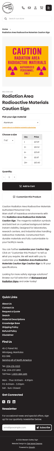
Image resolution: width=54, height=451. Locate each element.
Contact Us (8, 307)
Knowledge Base (11, 323)
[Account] (35, 8)
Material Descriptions (13, 319)
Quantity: (7, 171)
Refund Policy (9, 331)
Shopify (32, 447)
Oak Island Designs (34, 444)
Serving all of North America (17, 360)
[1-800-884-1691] (23, 8)
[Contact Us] (29, 8)
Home (5, 29)
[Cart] (41, 8)
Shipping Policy (10, 327)
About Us (7, 303)
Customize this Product (28, 196)
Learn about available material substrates (19, 127)
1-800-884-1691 (19, 374)
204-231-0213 (13, 366)
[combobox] (29, 18)
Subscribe (45, 427)
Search (6, 315)
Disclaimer (8, 335)
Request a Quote (11, 311)
